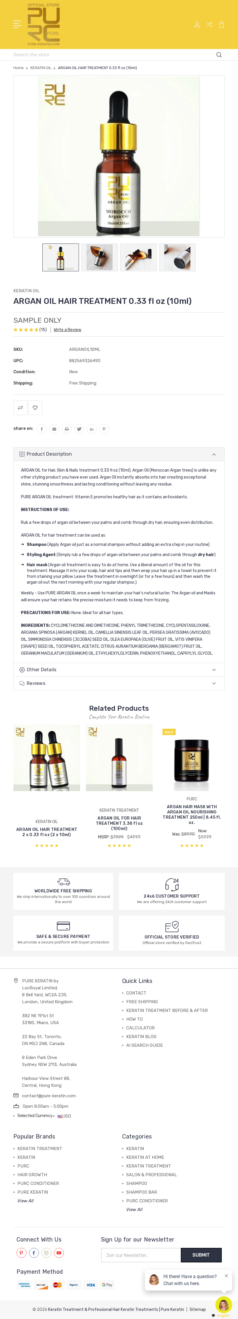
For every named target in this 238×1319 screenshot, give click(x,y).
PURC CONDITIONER (38, 1183)
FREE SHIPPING (142, 1001)
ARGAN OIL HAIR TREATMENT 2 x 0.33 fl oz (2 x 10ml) (46, 832)
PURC (23, 1166)
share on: (23, 428)
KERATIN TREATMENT (39, 1148)
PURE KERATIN (32, 1192)
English (223, 1315)
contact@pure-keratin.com (49, 1095)
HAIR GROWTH (32, 1174)
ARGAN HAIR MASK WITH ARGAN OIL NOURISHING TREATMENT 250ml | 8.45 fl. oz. (192, 814)
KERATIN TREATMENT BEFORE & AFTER (167, 1010)
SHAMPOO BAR (141, 1192)
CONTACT (136, 993)
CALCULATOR (140, 1028)
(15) (43, 329)
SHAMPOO (136, 1183)
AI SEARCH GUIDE (144, 1045)
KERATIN (26, 1157)
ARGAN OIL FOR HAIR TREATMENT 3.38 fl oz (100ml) (119, 823)
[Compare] (209, 28)
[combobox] (220, 1315)
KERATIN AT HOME (145, 1157)
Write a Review (67, 329)
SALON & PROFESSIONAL (151, 1174)
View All (25, 1200)
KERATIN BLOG (141, 1036)
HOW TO (134, 1019)
